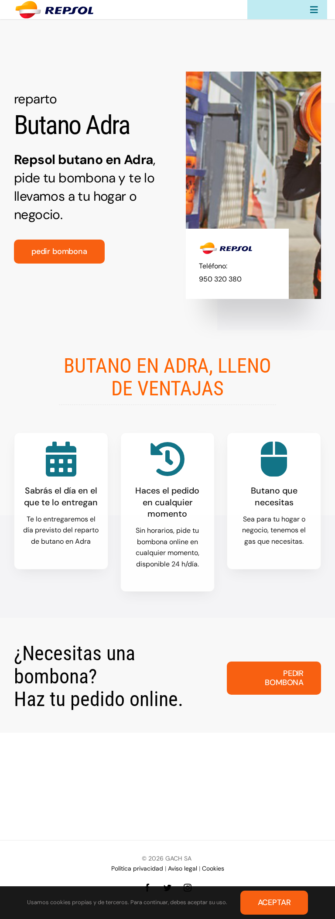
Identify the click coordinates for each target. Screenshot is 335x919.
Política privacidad (137, 868)
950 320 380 (220, 279)
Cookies (213, 868)
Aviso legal (182, 868)
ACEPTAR (274, 902)
